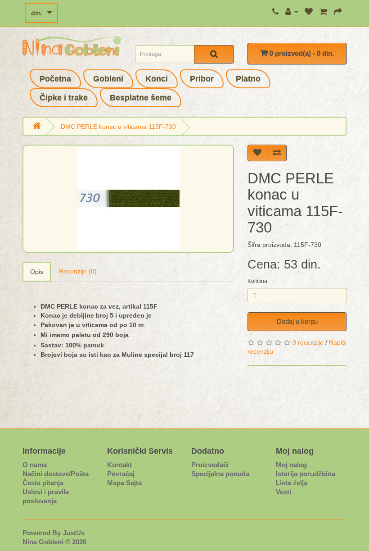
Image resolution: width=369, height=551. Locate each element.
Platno (248, 78)
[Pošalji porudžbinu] (338, 11)
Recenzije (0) (78, 271)
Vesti (283, 492)
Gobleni (108, 78)
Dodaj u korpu (297, 321)
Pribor (202, 78)
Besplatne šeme (140, 97)
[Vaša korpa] (323, 11)
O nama (34, 465)
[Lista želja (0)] (309, 11)
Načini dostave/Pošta (55, 474)
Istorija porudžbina (305, 474)
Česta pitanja (42, 483)
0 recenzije (308, 342)
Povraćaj (121, 474)
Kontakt (119, 465)
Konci (156, 78)
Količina (257, 281)
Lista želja (291, 483)
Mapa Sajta (124, 483)
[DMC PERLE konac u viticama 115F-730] (128, 199)
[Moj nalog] (291, 11)
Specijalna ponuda (220, 474)
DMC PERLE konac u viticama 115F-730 (118, 126)
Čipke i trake (64, 97)
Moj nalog (291, 465)
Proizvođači (210, 465)
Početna (55, 78)
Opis (36, 271)
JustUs (74, 533)
